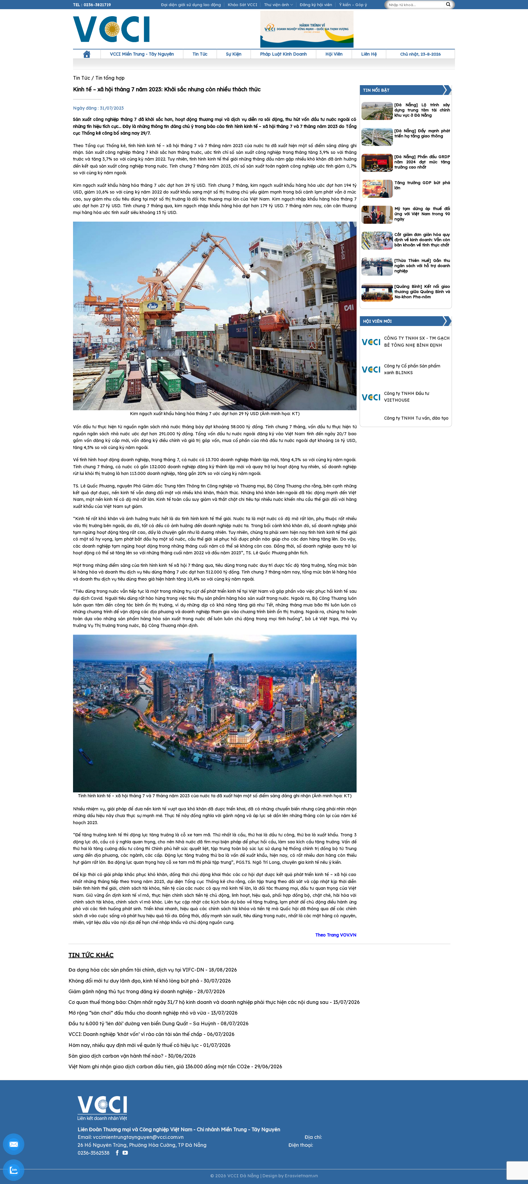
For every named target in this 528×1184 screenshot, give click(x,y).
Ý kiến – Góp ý (353, 4)
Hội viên (334, 54)
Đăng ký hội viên (316, 4)
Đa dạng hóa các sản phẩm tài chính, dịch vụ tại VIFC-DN (136, 970)
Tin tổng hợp (110, 78)
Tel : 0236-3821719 (92, 4)
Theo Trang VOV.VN (336, 935)
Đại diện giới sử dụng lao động (191, 4)
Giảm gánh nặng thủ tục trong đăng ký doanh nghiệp (130, 991)
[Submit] (449, 4)
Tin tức (200, 54)
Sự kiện (233, 54)
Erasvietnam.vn (301, 1176)
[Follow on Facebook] (117, 1153)
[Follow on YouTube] (125, 1153)
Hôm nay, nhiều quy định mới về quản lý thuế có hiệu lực (133, 1045)
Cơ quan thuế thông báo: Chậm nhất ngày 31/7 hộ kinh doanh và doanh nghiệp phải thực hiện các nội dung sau (198, 1002)
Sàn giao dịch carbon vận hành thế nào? (115, 1056)
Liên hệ (369, 54)
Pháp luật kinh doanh (283, 54)
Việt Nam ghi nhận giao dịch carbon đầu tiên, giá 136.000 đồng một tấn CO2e (159, 1066)
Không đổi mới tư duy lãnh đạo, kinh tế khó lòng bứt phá (133, 981)
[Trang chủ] (87, 54)
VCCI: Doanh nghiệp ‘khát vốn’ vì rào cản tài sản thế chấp (135, 1034)
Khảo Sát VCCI (242, 4)
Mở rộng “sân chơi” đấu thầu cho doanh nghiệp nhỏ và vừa (137, 1013)
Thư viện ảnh (276, 4)
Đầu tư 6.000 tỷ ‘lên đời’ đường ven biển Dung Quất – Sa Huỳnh (142, 1023)
